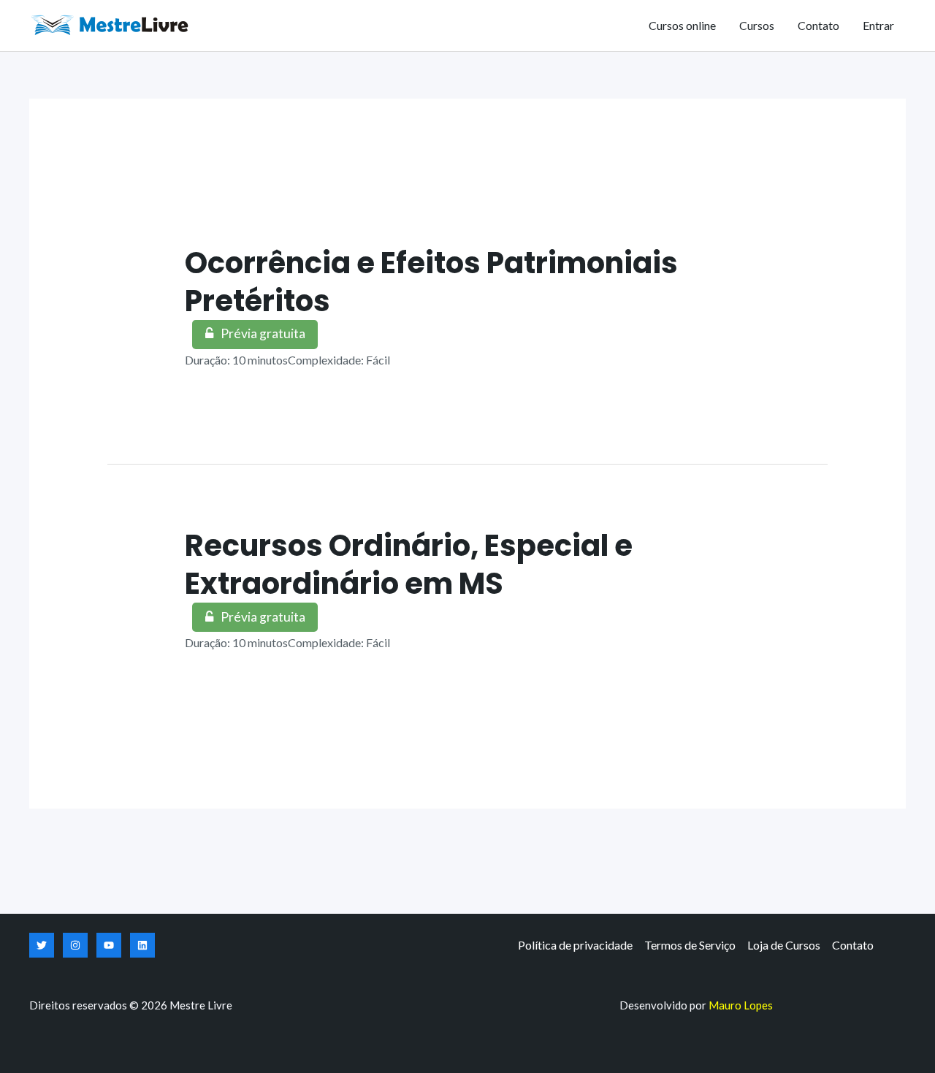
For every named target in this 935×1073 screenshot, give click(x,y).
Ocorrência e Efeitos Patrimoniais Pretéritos (431, 282)
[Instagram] (75, 945)
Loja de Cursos (783, 945)
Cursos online (682, 25)
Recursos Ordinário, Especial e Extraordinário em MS (409, 564)
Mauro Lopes (741, 1005)
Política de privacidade (575, 945)
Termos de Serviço (690, 945)
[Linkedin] (142, 945)
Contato (818, 25)
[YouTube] (108, 945)
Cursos (756, 25)
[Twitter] (41, 945)
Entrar (878, 25)
